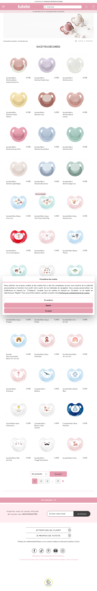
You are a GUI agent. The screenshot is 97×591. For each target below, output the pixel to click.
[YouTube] (55, 550)
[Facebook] (34, 550)
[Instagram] (62, 550)
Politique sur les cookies (43, 541)
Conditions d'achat (73, 541)
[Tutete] (27, 7)
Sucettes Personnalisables (10, 41)
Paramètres (48, 300)
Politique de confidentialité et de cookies (74, 293)
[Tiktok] (41, 550)
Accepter (48, 311)
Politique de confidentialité (26, 541)
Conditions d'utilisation (59, 541)
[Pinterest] (48, 550)
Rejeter (48, 305)
